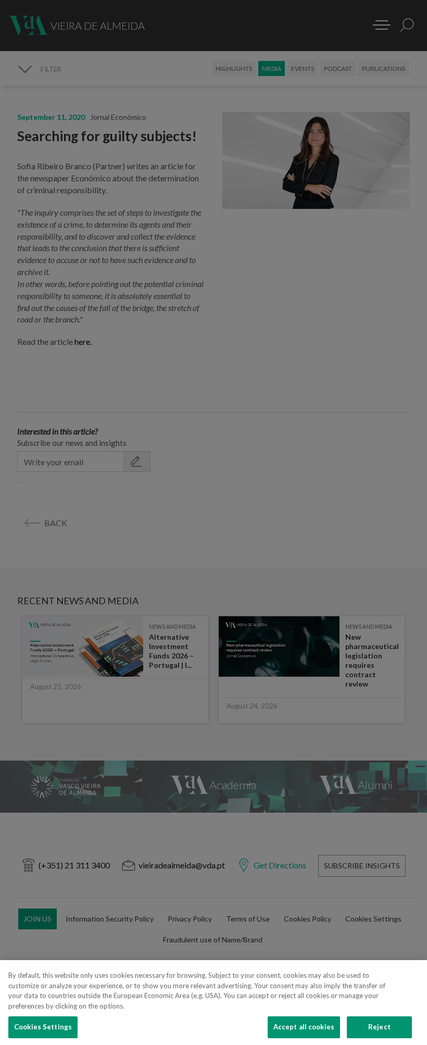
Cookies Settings (43, 1027)
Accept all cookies (303, 1027)
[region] (213, 1002)
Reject (379, 1027)
